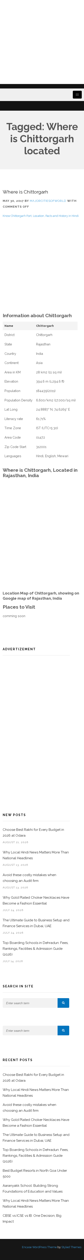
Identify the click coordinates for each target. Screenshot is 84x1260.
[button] (63, 1003)
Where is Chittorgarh (25, 192)
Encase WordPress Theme (39, 1247)
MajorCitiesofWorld (48, 200)
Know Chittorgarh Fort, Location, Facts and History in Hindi (41, 216)
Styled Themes (71, 1247)
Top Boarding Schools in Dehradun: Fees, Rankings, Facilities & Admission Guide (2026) (35, 948)
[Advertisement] (42, 42)
